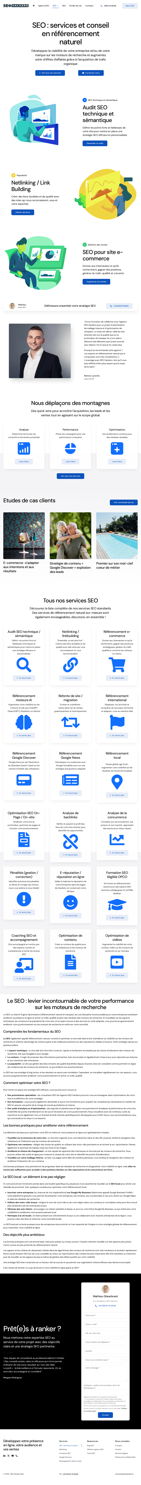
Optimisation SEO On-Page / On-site (24, 815)
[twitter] (8, 1456)
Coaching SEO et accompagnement (24, 937)
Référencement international (117, 698)
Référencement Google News (70, 755)
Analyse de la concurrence (117, 815)
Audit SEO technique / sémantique (24, 633)
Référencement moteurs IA (23, 698)
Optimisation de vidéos (117, 937)
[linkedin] (4, 1456)
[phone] (17, 1456)
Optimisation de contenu (70, 937)
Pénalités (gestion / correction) (24, 875)
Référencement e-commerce (117, 633)
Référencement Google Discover (24, 755)
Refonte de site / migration (71, 698)
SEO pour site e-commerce (103, 255)
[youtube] (13, 1456)
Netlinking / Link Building (30, 186)
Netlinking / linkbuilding (70, 633)
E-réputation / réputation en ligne (70, 875)
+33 (70, 1474)
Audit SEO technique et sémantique (98, 114)
